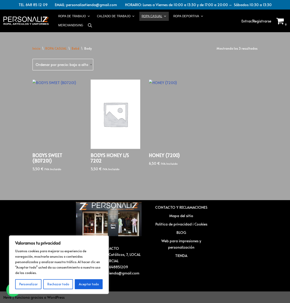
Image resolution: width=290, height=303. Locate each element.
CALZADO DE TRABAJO (113, 16)
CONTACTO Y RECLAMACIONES (181, 207)
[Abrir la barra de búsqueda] (90, 25)
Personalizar (28, 284)
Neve (7, 297)
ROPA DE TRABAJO (72, 16)
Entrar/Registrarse (256, 20)
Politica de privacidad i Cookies (181, 223)
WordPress (56, 297)
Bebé (75, 48)
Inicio (36, 48)
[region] (59, 264)
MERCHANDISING (70, 25)
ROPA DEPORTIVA (186, 16)
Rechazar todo (58, 284)
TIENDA (181, 255)
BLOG (181, 232)
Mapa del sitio (181, 215)
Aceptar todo (89, 284)
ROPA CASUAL (152, 16)
